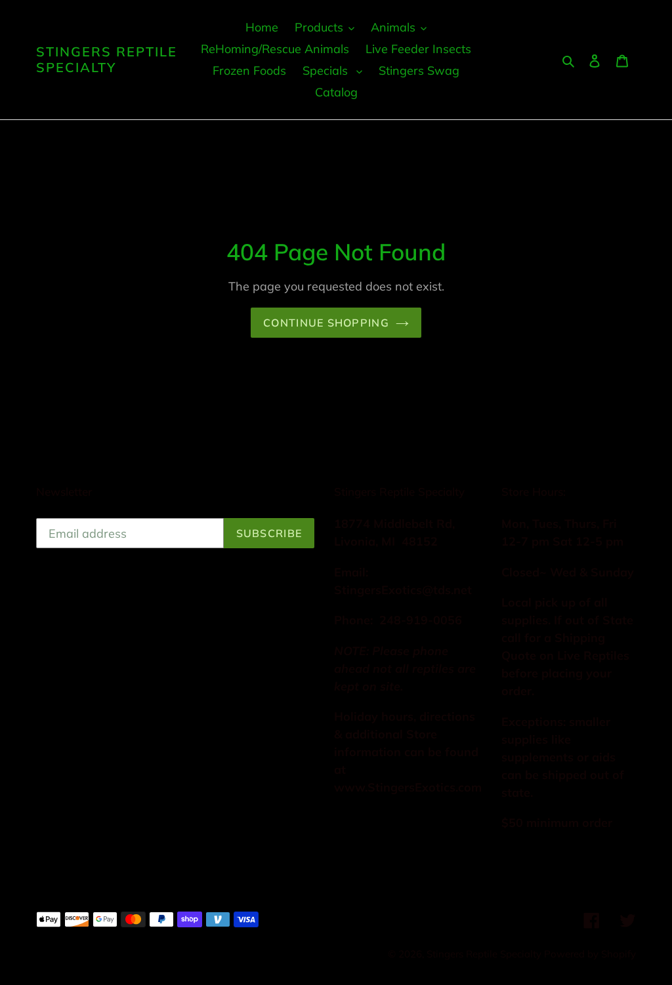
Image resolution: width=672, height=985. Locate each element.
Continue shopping (326, 322)
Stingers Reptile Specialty (106, 59)
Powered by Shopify (590, 954)
